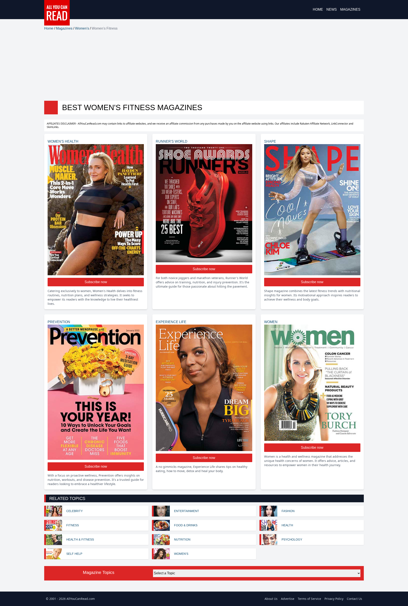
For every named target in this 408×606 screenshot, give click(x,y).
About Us (271, 599)
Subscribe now (96, 282)
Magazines (350, 9)
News (331, 9)
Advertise (287, 599)
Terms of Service (309, 599)
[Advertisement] (204, 66)
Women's (82, 28)
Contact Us (354, 599)
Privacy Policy (333, 599)
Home (318, 9)
